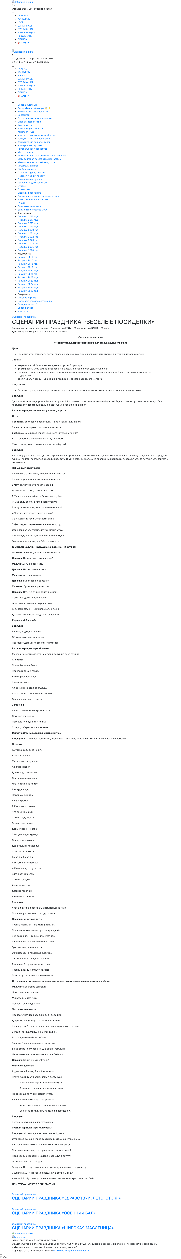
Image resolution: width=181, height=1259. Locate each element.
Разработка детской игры (32, 182)
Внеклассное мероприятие (33, 111)
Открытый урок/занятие (31, 172)
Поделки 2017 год (28, 219)
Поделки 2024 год (28, 243)
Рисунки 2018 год (27, 263)
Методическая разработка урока (36, 162)
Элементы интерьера (29, 206)
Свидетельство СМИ (29, 304)
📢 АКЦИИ (23, 42)
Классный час (25, 125)
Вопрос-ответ (25, 307)
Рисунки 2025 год (28, 287)
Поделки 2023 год (28, 240)
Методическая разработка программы (39, 158)
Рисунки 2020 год (28, 270)
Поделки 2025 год (28, 246)
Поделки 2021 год (28, 233)
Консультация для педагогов (34, 138)
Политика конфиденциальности (71, 1250)
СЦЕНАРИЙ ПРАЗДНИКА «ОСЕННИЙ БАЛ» (54, 1213)
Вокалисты (24, 114)
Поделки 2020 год (28, 230)
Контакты (23, 311)
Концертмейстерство (30, 145)
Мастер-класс (26, 152)
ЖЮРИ (21, 22)
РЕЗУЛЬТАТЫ (25, 35)
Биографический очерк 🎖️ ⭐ (34, 108)
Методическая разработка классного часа (42, 155)
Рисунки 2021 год (27, 273)
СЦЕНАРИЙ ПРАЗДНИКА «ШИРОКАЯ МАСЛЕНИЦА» (63, 1227)
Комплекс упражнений (30, 128)
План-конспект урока (30, 179)
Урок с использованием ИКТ (34, 199)
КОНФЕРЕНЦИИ (26, 32)
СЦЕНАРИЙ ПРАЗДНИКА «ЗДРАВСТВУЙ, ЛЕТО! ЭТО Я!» (66, 1198)
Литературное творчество (32, 148)
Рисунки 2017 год (27, 260)
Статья (22, 186)
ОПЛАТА (22, 39)
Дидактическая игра (29, 121)
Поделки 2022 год (28, 236)
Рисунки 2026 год (28, 290)
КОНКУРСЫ (24, 18)
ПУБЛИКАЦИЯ (26, 29)
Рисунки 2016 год (27, 257)
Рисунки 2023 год (28, 280)
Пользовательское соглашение (35, 301)
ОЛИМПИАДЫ (25, 25)
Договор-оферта (27, 297)
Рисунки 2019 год (27, 267)
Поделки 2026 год (28, 250)
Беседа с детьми (27, 104)
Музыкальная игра (28, 165)
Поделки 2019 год (28, 226)
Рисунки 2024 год (28, 284)
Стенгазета (24, 189)
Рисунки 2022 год (28, 277)
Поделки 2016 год (28, 216)
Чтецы (21, 202)
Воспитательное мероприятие (34, 118)
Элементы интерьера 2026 (33, 209)
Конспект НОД (26, 131)
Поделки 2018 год (28, 223)
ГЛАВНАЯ (23, 15)
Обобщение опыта (28, 169)
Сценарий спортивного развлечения (38, 196)
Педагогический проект (31, 175)
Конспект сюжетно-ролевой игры (37, 135)
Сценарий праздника (29, 192)
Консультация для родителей (34, 142)
